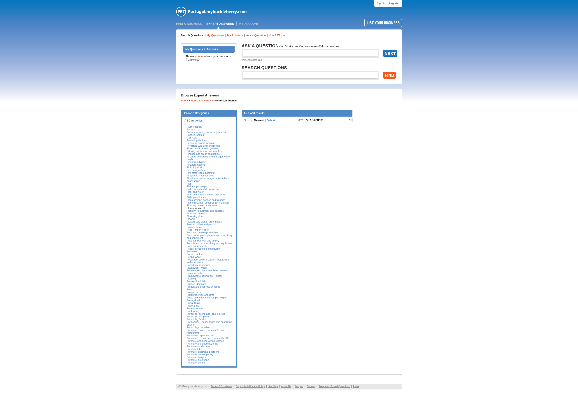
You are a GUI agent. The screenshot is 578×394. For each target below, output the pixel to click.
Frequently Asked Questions (334, 386)
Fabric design (194, 126)
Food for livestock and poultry (203, 240)
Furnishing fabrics (196, 319)
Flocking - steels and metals (202, 205)
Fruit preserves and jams (200, 294)
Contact (311, 386)
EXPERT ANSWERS (220, 24)
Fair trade (192, 137)
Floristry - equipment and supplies (205, 210)
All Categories (193, 120)
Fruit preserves (195, 292)
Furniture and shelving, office (202, 343)
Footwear (192, 251)
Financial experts (196, 164)
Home (184, 100)
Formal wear (193, 257)
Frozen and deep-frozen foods (203, 286)
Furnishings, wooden (198, 327)
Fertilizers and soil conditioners (204, 145)
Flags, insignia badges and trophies (206, 200)
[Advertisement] (379, 177)
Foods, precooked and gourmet (204, 248)
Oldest (271, 120)
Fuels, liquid (193, 303)
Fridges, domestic (196, 284)
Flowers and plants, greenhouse (204, 221)
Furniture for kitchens (198, 346)
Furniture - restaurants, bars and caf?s (208, 338)
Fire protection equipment (200, 172)
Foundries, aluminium (198, 265)
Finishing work (195, 167)
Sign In (381, 3)
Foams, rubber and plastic (201, 224)
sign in (199, 56)
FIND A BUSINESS (189, 24)
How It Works (277, 35)
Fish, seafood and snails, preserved (206, 194)
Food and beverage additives (203, 232)
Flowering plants (196, 216)
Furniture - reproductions (200, 335)
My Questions (215, 35)
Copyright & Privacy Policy (250, 386)
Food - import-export (198, 229)
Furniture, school (196, 362)
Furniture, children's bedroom (203, 351)
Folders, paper (195, 227)
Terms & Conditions (221, 386)
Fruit (189, 289)
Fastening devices (197, 140)
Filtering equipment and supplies (204, 151)
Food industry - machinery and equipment (209, 243)
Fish (189, 183)
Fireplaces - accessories (200, 175)
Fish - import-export (197, 186)
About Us (286, 386)
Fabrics (191, 129)
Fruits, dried (193, 300)
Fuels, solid (193, 305)
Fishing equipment (197, 197)
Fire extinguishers (196, 170)
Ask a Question (256, 35)
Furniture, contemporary (200, 354)
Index (356, 386)
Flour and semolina (197, 213)
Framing (191, 278)
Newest (259, 120)
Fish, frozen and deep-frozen (203, 189)
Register (394, 3)
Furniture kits (194, 349)
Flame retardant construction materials (208, 202)
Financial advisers (197, 162)
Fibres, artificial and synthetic (203, 148)
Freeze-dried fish (196, 281)
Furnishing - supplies (198, 316)
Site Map (273, 386)
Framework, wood (197, 267)
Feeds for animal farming (200, 143)
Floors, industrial (196, 208)
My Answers (235, 35)
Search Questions (192, 35)
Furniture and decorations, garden (205, 341)
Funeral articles (195, 308)
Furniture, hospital (196, 357)
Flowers (191, 219)
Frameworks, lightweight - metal (204, 275)
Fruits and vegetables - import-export (207, 297)
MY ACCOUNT (249, 24)
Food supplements (197, 246)
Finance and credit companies (203, 153)
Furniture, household (198, 360)
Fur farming (193, 311)
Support (299, 386)
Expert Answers (200, 100)
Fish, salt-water (195, 191)
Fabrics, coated (195, 135)
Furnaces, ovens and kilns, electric (206, 313)
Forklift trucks (194, 254)
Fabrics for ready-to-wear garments (206, 132)
